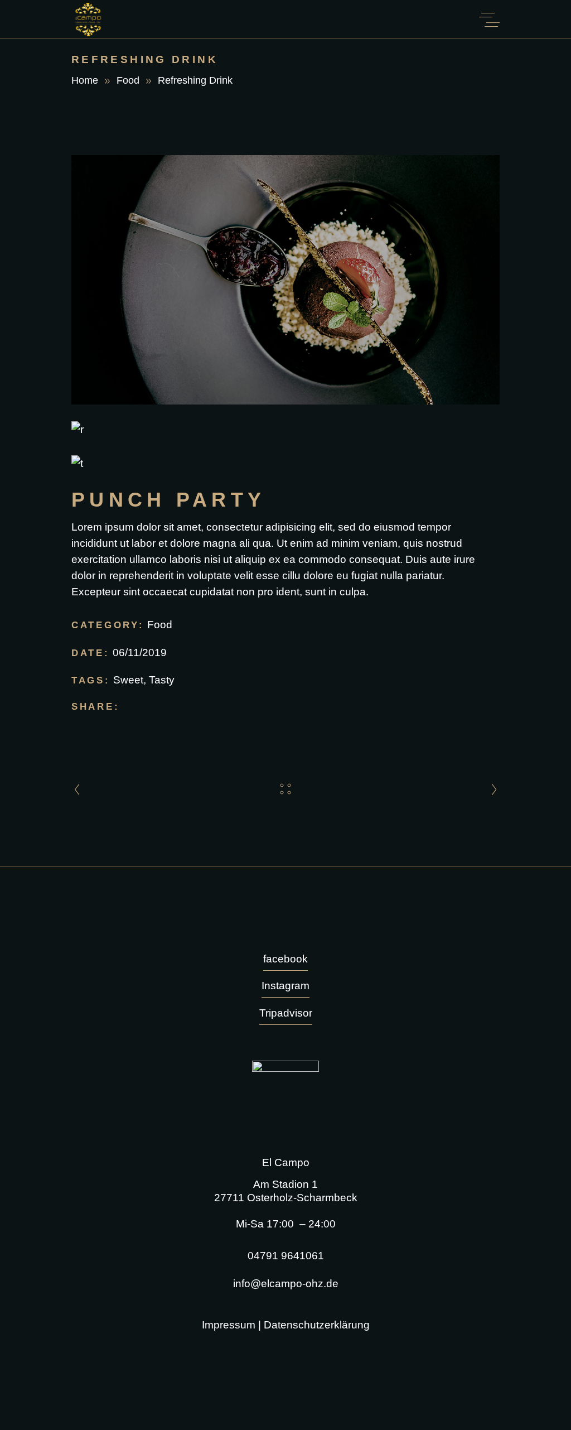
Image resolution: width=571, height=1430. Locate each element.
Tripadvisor (285, 1013)
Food (128, 80)
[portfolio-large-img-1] (285, 280)
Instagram (285, 985)
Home (84, 80)
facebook (285, 959)
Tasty (162, 680)
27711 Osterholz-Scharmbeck (285, 1197)
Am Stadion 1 (285, 1184)
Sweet (128, 680)
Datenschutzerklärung (317, 1325)
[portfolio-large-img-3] (285, 463)
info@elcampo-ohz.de (285, 1283)
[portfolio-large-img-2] (285, 429)
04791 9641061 (286, 1256)
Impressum (228, 1325)
